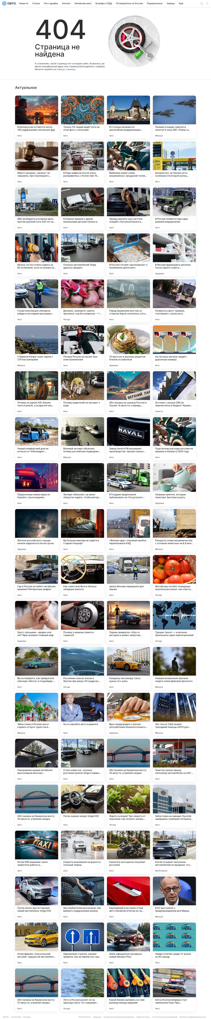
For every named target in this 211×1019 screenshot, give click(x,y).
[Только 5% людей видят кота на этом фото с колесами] (82, 117)
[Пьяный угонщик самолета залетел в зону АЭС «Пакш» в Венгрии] (174, 117)
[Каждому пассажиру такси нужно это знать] (128, 668)
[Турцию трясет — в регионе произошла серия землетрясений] (174, 622)
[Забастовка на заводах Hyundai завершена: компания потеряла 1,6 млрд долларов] (174, 806)
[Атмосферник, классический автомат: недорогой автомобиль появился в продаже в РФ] (36, 944)
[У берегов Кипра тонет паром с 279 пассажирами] (36, 346)
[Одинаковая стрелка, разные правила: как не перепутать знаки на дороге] (82, 944)
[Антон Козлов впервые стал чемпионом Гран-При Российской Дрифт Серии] (174, 990)
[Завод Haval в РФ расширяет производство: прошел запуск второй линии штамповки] (128, 438)
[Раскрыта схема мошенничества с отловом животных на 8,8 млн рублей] (174, 530)
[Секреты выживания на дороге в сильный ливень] (82, 852)
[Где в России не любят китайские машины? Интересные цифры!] (36, 576)
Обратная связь (143, 1017)
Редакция (97, 1017)
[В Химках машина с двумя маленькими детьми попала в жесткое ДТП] (82, 209)
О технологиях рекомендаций (164, 1017)
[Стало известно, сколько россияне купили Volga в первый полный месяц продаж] (82, 760)
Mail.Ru (6, 1017)
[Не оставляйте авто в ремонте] (82, 714)
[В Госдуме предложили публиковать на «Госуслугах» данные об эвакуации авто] (128, 484)
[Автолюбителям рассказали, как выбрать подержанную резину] (82, 898)
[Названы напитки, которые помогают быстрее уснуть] (174, 484)
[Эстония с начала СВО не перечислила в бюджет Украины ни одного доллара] (174, 392)
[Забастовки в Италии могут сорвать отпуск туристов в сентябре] (36, 714)
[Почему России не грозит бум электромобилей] (82, 346)
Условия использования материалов (118, 1017)
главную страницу (65, 69)
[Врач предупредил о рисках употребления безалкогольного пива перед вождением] (128, 714)
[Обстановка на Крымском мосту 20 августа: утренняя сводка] (36, 806)
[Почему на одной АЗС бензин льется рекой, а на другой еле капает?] (36, 392)
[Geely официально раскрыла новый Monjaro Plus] (128, 944)
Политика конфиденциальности (192, 1017)
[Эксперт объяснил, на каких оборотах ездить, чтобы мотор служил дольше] (82, 484)
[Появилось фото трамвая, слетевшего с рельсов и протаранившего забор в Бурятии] (174, 300)
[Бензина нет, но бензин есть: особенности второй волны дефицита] (174, 163)
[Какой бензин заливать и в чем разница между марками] (128, 990)
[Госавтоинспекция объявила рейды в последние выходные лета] (36, 300)
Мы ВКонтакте (85, 1017)
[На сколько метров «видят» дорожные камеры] (174, 346)
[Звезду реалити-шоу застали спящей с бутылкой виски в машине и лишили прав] (128, 209)
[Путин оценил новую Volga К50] (82, 806)
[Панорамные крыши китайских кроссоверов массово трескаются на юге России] (36, 760)
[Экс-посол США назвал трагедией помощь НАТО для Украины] (174, 714)
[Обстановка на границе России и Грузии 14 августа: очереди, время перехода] (128, 392)
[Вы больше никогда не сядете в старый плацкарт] (82, 530)
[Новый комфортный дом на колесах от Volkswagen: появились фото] (36, 438)
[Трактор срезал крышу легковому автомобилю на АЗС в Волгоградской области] (174, 760)
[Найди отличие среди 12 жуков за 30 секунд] (174, 944)
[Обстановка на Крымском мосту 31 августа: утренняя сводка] (36, 990)
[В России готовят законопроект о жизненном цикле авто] (128, 254)
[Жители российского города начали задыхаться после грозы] (36, 530)
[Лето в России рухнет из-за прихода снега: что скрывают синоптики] (82, 990)
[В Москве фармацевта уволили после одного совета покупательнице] (174, 254)
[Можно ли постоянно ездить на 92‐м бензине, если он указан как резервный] (36, 254)
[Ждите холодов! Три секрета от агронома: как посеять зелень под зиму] (128, 806)
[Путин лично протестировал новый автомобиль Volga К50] (36, 898)
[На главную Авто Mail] (11, 3)
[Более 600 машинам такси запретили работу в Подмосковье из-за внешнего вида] (36, 852)
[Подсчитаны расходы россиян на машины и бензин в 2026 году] (174, 438)
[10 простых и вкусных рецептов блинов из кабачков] (128, 346)
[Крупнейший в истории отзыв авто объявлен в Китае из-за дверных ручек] (128, 898)
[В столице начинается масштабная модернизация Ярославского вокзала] (128, 117)
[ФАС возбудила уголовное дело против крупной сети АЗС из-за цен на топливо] (36, 209)
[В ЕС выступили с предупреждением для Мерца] (174, 898)
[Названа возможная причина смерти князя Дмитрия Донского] (174, 668)
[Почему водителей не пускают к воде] (82, 392)
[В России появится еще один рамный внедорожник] (174, 209)
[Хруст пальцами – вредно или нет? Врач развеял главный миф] (36, 622)
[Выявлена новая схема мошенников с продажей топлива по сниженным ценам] (128, 163)
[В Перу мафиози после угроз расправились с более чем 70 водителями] (82, 163)
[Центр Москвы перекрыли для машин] (128, 576)
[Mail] (4, 3)
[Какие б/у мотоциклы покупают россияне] (128, 852)
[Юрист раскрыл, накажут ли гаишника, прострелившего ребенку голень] (36, 163)
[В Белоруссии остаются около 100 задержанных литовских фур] (36, 117)
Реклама (27, 1017)
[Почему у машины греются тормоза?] (82, 622)
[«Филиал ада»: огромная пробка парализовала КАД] (128, 530)
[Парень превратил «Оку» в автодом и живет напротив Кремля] (128, 622)
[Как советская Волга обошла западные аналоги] (82, 576)
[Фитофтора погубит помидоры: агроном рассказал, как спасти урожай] (174, 576)
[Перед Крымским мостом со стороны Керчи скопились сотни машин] (128, 300)
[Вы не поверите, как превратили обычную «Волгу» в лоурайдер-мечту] (36, 668)
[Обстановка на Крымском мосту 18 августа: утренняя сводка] (128, 760)
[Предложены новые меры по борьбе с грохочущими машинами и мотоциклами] (36, 484)
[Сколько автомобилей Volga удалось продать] (82, 254)
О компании (16, 1017)
